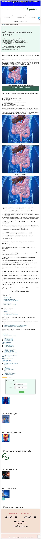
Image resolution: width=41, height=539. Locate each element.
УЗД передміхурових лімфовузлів (10, 355)
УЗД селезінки (6, 367)
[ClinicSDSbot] (39, 17)
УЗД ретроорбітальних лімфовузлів (10, 352)
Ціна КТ (17, 15)
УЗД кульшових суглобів (8, 340)
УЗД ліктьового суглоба (8, 338)
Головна (3, 24)
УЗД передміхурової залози (9, 374)
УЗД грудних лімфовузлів (8, 347)
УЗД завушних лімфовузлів (9, 350)
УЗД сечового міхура (8, 372)
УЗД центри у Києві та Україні (20, 90)
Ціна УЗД (21, 15)
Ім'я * (11, 383)
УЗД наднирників (7, 368)
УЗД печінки (6, 365)
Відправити (22, 392)
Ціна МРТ (13, 15)
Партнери (12, 8)
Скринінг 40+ (27, 15)
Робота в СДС (17, 8)
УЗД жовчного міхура (8, 370)
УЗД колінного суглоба (8, 336)
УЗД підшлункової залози (8, 369)
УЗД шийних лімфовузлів (8, 345)
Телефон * (10, 387)
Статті (22, 8)
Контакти (4, 8)
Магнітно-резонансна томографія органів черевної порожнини (15, 325)
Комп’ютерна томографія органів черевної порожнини (14, 326)
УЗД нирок (6, 364)
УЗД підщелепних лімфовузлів (9, 349)
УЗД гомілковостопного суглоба (10, 335)
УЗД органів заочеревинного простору (11, 363)
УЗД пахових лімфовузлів (9, 346)
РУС (37, 8)
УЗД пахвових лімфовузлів (9, 351)
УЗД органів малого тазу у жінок (10, 373)
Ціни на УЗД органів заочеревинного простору (20, 87)
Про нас (8, 8)
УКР (35, 8)
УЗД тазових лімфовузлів (8, 353)
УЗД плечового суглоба (8, 339)
